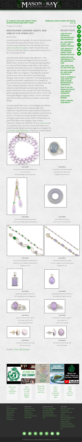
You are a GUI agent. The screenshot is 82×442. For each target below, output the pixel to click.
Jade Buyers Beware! (65, 97)
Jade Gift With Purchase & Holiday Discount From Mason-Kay (67, 37)
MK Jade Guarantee (48, 414)
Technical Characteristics (67, 418)
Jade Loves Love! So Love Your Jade (67, 67)
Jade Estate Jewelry (48, 412)
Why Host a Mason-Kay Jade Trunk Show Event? (67, 72)
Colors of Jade (64, 410)
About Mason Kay (29, 408)
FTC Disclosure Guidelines (67, 427)
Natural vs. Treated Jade (67, 408)
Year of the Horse (65, 419)
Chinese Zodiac (64, 421)
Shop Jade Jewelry (11, 408)
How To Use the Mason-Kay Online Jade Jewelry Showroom (67, 90)
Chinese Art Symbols (66, 423)
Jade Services (10, 412)
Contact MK (9, 414)
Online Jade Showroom (19, 130)
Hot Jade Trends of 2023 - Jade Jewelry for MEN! (67, 44)
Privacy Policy (10, 419)
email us (43, 123)
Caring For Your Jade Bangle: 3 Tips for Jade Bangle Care (67, 60)
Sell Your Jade (10, 410)
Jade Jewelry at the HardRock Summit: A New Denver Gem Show (67, 52)
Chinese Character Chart (67, 425)
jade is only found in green (17, 48)
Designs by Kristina (29, 410)
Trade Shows (28, 412)
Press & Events (28, 414)
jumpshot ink (55, 439)
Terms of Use (10, 416)
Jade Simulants (64, 416)
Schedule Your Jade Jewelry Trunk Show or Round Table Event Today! (21, 22)
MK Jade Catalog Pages (49, 408)
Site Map (8, 417)
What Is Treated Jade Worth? (66, 102)
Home (8, 407)
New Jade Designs (22, 349)
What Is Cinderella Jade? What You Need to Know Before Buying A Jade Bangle (67, 81)
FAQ (61, 428)
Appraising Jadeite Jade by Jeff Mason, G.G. (60, 22)
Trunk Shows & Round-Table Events (30, 417)
